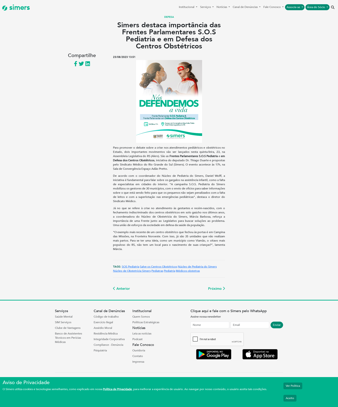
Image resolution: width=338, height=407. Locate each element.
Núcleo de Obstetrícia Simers (132, 271)
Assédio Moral (103, 328)
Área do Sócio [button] (316, 7)
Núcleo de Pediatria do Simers (197, 267)
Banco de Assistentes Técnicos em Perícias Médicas (68, 338)
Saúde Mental (64, 317)
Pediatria (169, 271)
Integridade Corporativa (109, 339)
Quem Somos (141, 317)
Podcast (137, 339)
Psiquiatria (100, 350)
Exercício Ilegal (103, 322)
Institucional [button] (187, 7)
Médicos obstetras (188, 271)
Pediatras (157, 271)
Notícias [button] (222, 7)
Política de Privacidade (117, 389)
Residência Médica (106, 334)
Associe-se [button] (294, 7)
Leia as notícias (141, 334)
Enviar (277, 325)
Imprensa (138, 362)
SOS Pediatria (130, 267)
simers (18, 7)
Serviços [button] (206, 7)
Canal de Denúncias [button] (245, 7)
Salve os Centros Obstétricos (158, 267)
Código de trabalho (106, 317)
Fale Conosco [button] (272, 7)
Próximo (215, 288)
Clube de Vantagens (67, 328)
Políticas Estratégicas (145, 322)
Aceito (290, 398)
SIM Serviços (63, 322)
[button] (333, 8)
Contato (137, 356)
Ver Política (293, 386)
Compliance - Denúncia (108, 345)
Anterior (122, 288)
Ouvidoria (138, 350)
